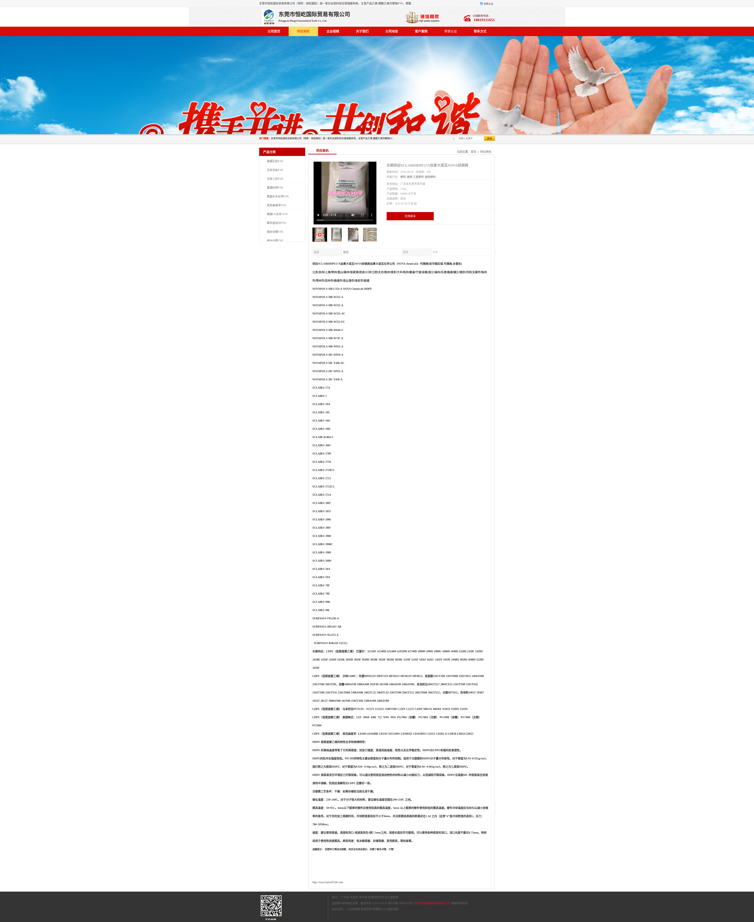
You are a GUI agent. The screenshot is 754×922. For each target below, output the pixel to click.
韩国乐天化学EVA (278, 196)
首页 (473, 151)
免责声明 (366, 909)
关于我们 (362, 31)
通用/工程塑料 (415, 176)
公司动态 (391, 31)
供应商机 (303, 31)
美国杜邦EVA (275, 187)
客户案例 (421, 31)
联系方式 (480, 31)
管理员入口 (379, 909)
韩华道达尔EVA (276, 222)
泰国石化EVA (275, 161)
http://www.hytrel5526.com (327, 882)
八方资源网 (353, 909)
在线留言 (410, 216)
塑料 (403, 176)
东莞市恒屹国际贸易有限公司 (432, 903)
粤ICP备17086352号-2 (401, 903)
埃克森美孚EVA (276, 205)
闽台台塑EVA (275, 231)
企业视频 (333, 31)
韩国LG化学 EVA (277, 214)
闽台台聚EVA (275, 240)
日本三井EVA (275, 178)
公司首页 (274, 31)
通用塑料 (430, 176)
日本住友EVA (275, 170)
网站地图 (392, 909)
